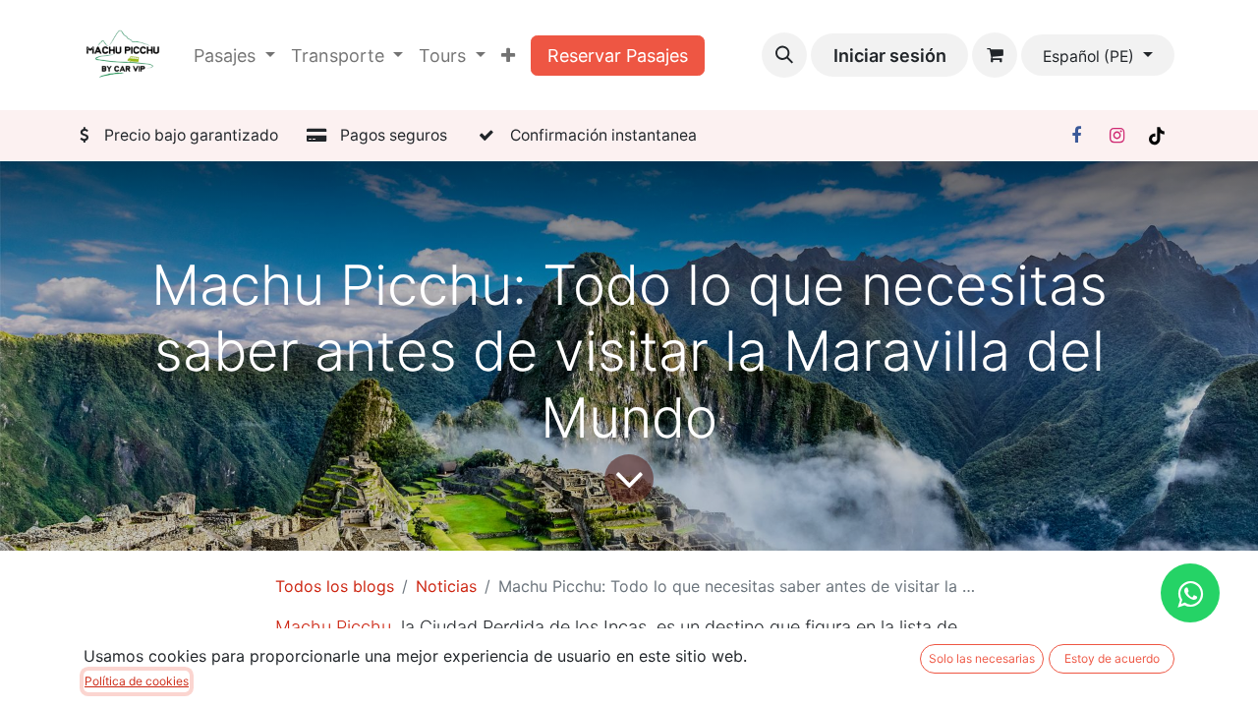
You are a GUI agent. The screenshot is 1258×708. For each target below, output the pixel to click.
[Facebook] (1076, 135)
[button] (784, 55)
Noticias (446, 586)
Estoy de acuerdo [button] (1112, 658)
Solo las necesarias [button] (982, 658)
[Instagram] (1116, 135)
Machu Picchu (333, 627)
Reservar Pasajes (617, 55)
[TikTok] (1156, 135)
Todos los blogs (334, 586)
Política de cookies (137, 681)
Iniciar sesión (889, 55)
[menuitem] (508, 55)
